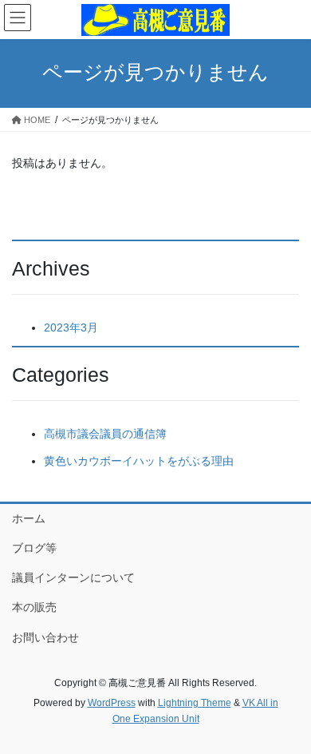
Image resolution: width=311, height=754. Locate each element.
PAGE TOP (287, 717)
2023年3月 (71, 327)
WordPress (112, 702)
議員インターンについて (73, 577)
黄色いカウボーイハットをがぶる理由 (139, 460)
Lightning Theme (194, 702)
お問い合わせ (45, 637)
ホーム (28, 518)
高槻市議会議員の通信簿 (105, 433)
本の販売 (34, 607)
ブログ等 (34, 548)
